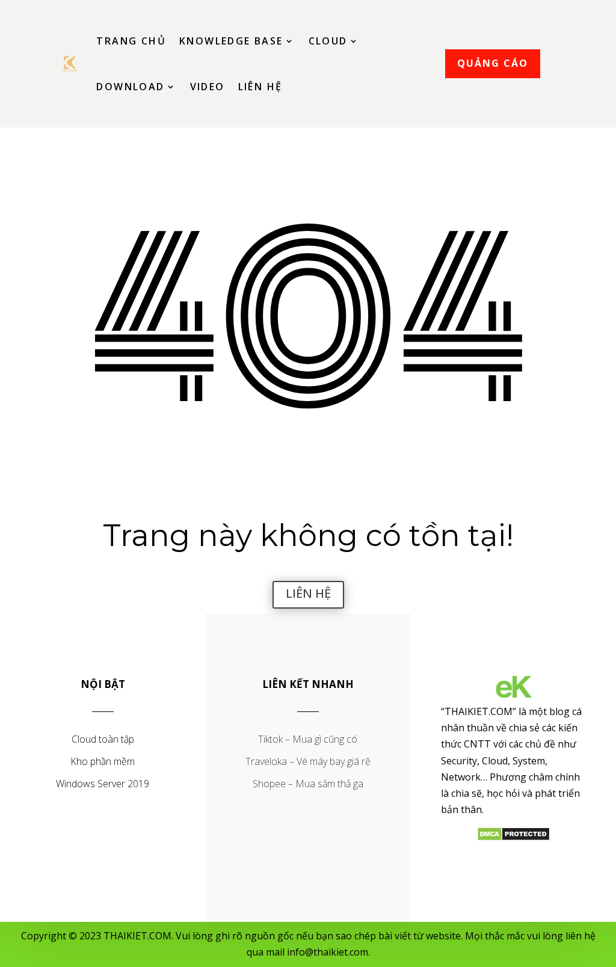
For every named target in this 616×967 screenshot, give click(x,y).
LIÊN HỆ (308, 593)
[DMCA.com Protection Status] (513, 837)
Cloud (328, 41)
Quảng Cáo (492, 63)
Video (207, 86)
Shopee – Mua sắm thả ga (308, 783)
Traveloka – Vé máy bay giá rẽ (308, 761)
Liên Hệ (260, 86)
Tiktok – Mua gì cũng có (307, 739)
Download (130, 86)
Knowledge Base (231, 41)
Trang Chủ (131, 41)
